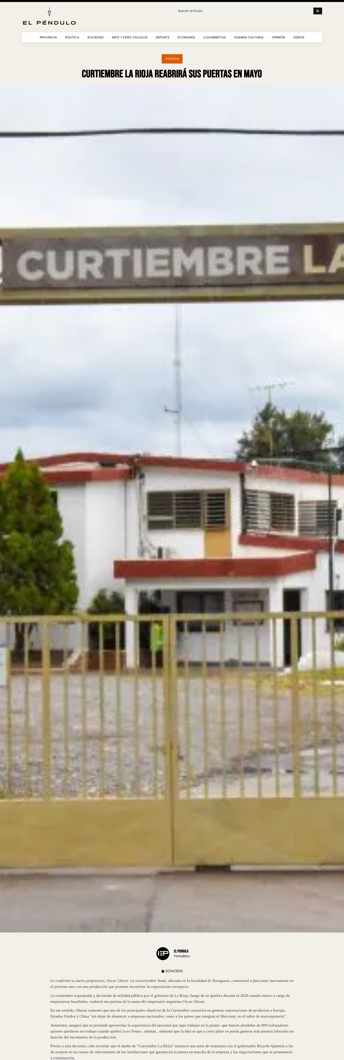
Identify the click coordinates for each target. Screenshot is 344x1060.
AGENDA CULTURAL (249, 37)
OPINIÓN (278, 37)
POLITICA (72, 37)
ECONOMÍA (186, 37)
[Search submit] (317, 11)
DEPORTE (162, 37)
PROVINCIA (48, 37)
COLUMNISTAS (214, 37)
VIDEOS (298, 37)
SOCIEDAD (95, 37)
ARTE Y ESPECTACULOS (130, 37)
